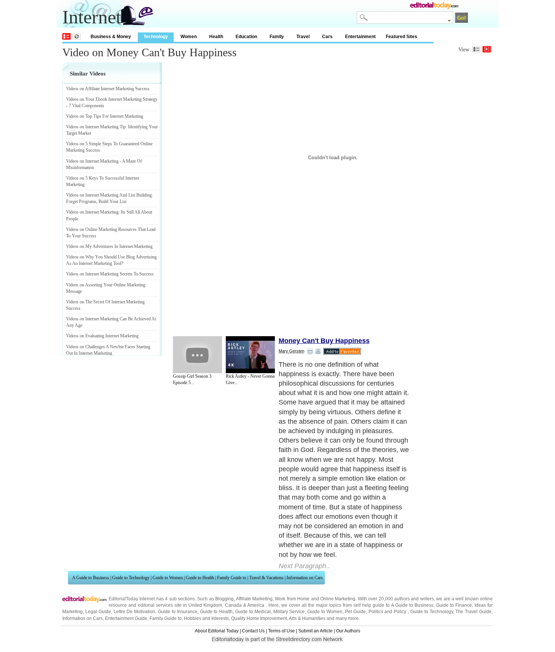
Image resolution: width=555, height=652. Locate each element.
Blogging (224, 598)
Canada (233, 605)
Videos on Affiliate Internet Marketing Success (108, 88)
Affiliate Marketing (254, 598)
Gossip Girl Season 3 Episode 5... (192, 379)
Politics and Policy (388, 611)
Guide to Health (200, 577)
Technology (155, 36)
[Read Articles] (476, 49)
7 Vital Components (86, 105)
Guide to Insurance (177, 611)
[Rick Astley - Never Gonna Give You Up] (250, 354)
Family (277, 36)
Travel (303, 36)
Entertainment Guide (126, 618)
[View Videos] (487, 49)
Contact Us (253, 631)
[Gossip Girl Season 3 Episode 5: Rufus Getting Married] (197, 354)
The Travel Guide (473, 611)
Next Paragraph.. (304, 566)
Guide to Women (168, 577)
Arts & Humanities (307, 618)
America (255, 605)
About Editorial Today (217, 631)
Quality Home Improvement (259, 618)
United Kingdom (205, 605)
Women (188, 36)
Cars (327, 36)
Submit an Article (315, 631)
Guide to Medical (253, 611)
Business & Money (111, 36)
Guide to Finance (454, 605)
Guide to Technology (131, 577)
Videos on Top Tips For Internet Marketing (104, 116)
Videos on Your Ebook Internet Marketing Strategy (111, 99)
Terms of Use (281, 631)
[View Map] (76, 36)
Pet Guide (355, 611)
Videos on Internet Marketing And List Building (109, 195)
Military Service (289, 611)
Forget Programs (81, 201)
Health (216, 36)
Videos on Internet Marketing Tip (96, 126)
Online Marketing (337, 598)
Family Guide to (231, 577)
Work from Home (292, 598)
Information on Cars (305, 577)
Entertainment (360, 36)
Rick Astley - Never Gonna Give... (250, 379)
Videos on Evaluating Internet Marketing (102, 335)
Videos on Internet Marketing (92, 161)
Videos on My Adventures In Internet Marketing (109, 246)
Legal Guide (98, 611)
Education (246, 36)
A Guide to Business (90, 577)
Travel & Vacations (266, 577)
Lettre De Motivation (135, 611)
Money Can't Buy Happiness (324, 340)
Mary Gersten (291, 351)
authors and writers (414, 598)
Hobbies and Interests (206, 618)
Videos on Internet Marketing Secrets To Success (110, 274)
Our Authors (348, 631)
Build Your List (112, 201)
